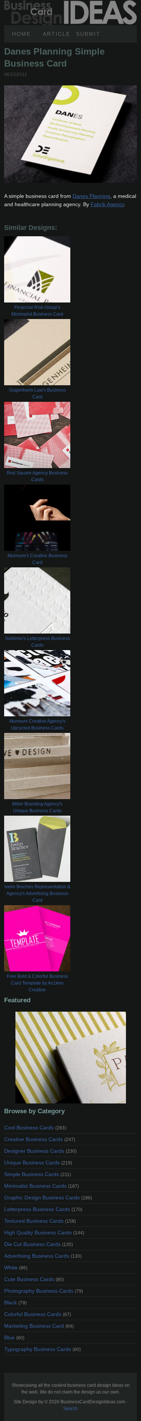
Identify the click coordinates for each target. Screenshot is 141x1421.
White (15, 1267)
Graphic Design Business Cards (48, 1198)
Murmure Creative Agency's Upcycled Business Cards (37, 725)
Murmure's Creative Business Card (37, 559)
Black (15, 1302)
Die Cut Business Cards (38, 1244)
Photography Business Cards (43, 1291)
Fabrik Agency (107, 204)
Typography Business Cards (42, 1349)
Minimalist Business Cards (41, 1186)
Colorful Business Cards (37, 1314)
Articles (56, 34)
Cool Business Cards (35, 1128)
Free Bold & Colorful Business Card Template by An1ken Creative (37, 983)
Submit (88, 34)
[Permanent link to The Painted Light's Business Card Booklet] (70, 1058)
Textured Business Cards (40, 1221)
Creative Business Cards (39, 1139)
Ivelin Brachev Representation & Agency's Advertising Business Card (37, 893)
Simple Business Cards (37, 1174)
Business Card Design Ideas (70, 4)
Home (21, 34)
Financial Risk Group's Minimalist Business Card (37, 311)
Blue (14, 1337)
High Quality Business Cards (44, 1233)
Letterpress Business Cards (43, 1209)
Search (70, 1408)
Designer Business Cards (40, 1151)
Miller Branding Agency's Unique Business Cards (37, 807)
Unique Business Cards (38, 1163)
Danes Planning (91, 196)
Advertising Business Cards (43, 1256)
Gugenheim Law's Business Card (37, 394)
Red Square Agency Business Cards (37, 476)
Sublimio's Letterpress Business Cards (37, 642)
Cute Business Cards (34, 1279)
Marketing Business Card (39, 1326)
